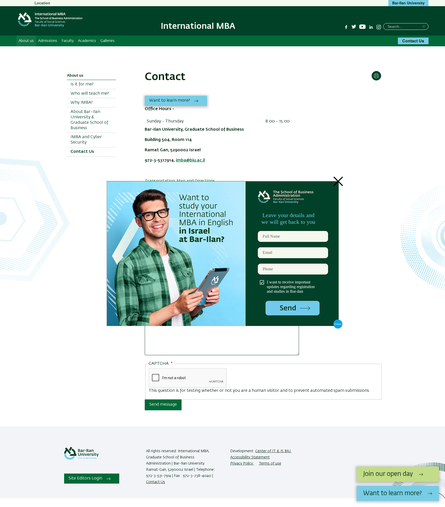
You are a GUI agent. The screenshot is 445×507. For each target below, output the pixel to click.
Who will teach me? (90, 94)
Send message (163, 405)
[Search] (423, 26)
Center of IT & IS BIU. (273, 451)
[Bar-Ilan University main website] (81, 458)
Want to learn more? (169, 101)
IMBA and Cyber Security (86, 140)
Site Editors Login (85, 478)
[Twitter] (354, 27)
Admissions (47, 41)
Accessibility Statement (250, 457)
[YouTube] (362, 26)
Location (42, 2)
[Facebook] (346, 27)
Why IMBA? (82, 103)
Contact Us (413, 41)
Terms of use (270, 463)
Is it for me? (82, 84)
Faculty (68, 41)
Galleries (107, 41)
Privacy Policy (242, 463)
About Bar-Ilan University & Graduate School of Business (89, 120)
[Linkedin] (371, 27)
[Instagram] (378, 27)
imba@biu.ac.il (190, 160)
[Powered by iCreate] (338, 327)
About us (26, 41)
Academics (87, 41)
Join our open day (388, 474)
